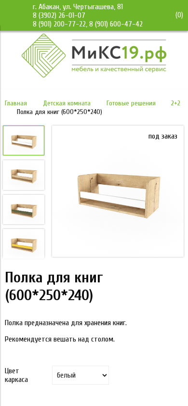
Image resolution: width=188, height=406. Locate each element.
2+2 (175, 103)
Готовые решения (131, 103)
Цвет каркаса (16, 375)
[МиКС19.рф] (94, 75)
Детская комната (67, 103)
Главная (16, 103)
